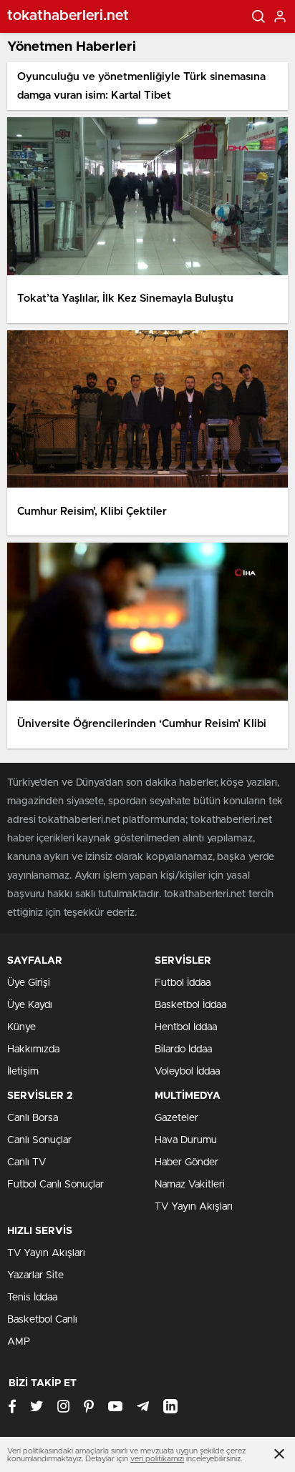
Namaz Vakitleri (190, 1185)
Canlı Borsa (32, 1118)
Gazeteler (176, 1118)
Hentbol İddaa (186, 1027)
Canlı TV (26, 1162)
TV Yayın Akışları (194, 1207)
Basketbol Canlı (42, 1320)
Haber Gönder (186, 1162)
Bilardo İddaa (183, 1049)
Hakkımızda (33, 1049)
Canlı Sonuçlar (39, 1140)
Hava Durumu (186, 1140)
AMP (18, 1342)
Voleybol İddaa (187, 1072)
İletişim (23, 1072)
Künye (21, 1027)
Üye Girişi (28, 983)
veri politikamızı (157, 1459)
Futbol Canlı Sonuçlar (55, 1185)
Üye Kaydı (29, 1005)
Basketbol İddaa (190, 1005)
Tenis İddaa (32, 1298)
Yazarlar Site (35, 1275)
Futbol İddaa (183, 983)
